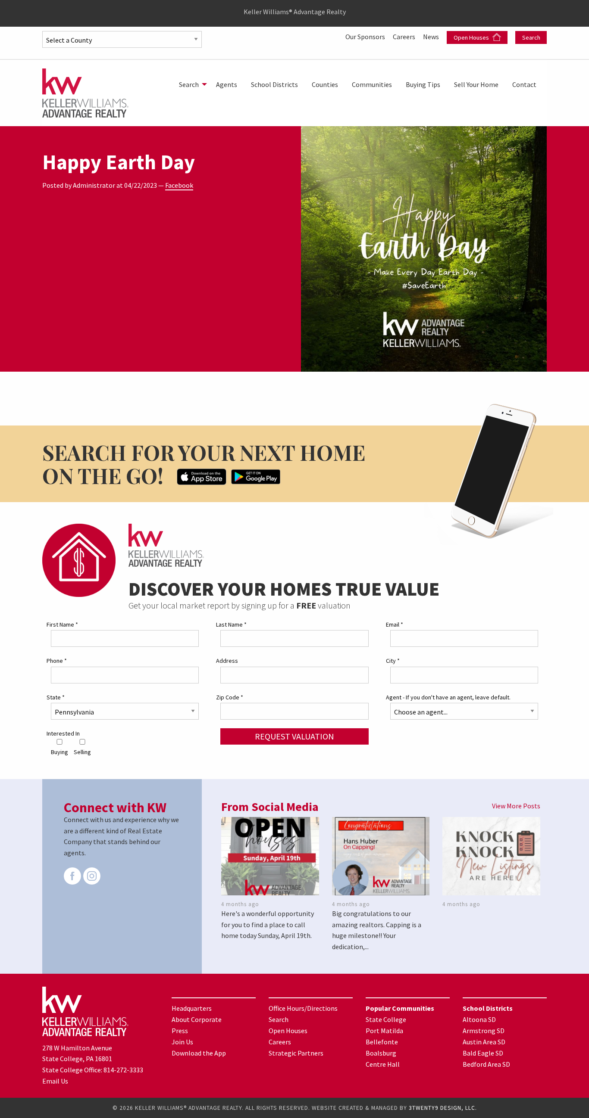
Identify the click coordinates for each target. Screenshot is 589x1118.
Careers (405, 36)
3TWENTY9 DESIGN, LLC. (443, 1108)
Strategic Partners (296, 1053)
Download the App (199, 1053)
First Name (62, 624)
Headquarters (192, 1008)
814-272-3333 (123, 1069)
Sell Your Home (476, 84)
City (393, 661)
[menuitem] (190, 84)
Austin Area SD (484, 1041)
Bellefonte (382, 1041)
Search (531, 37)
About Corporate (197, 1019)
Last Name (231, 624)
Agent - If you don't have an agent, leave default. (448, 697)
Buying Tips (423, 84)
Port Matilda (384, 1030)
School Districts (274, 84)
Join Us (182, 1041)
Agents (226, 84)
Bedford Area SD (486, 1064)
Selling (82, 752)
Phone (57, 661)
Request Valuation (294, 736)
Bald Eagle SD (483, 1053)
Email (394, 624)
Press (180, 1030)
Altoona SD (479, 1019)
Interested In (63, 733)
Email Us (55, 1081)
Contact (524, 84)
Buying (59, 752)
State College (386, 1019)
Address (227, 661)
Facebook (179, 185)
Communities (372, 84)
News (431, 36)
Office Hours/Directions (303, 1008)
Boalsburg (381, 1053)
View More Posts (516, 805)
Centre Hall (383, 1064)
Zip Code (229, 697)
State (56, 697)
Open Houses (472, 37)
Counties (325, 84)
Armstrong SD (483, 1030)
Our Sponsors (365, 36)
